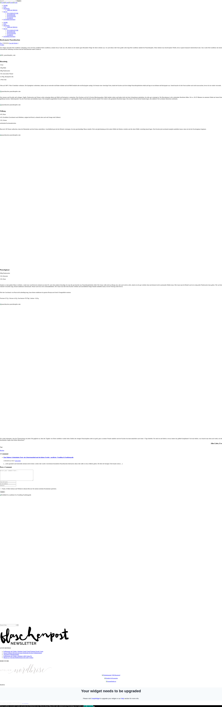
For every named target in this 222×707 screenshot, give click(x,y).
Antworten (18, 461)
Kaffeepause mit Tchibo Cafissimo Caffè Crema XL (17, 656)
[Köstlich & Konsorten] (111, 678)
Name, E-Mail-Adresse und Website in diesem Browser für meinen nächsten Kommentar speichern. (29, 489)
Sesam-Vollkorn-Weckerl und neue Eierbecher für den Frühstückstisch (22, 653)
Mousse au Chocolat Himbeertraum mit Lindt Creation (18, 657)
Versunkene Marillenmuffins (11, 654)
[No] (94, 706)
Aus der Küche (13, 43)
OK (85, 706)
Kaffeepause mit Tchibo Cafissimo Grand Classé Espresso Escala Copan (23, 651)
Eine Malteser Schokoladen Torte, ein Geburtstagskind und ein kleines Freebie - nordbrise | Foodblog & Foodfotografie (38, 457)
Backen (2, 450)
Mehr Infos (90, 706)
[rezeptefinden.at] (111, 681)
